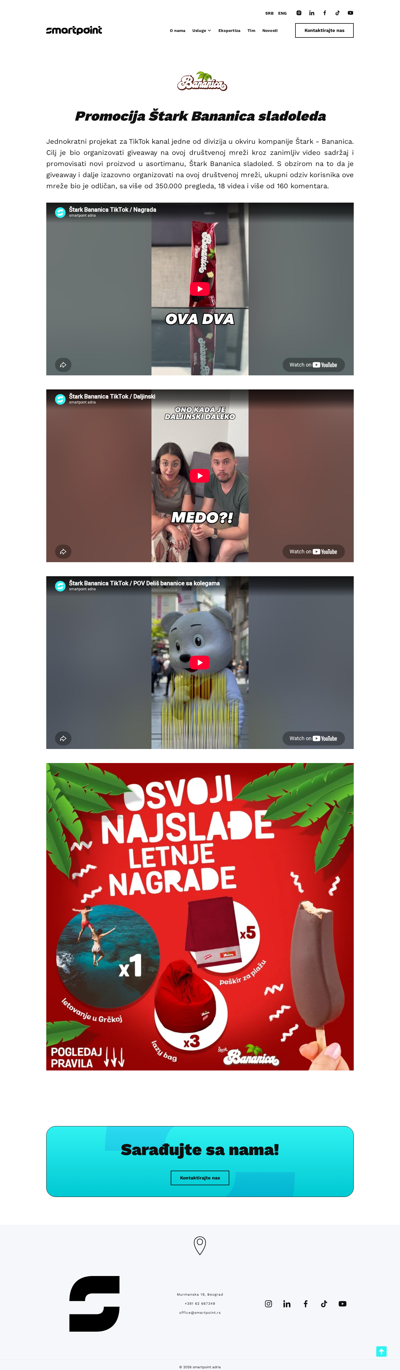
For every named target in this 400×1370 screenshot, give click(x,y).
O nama (178, 30)
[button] (201, 30)
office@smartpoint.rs (200, 1313)
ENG (282, 13)
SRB (269, 13)
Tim (251, 30)
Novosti (270, 30)
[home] (74, 30)
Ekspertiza (229, 30)
